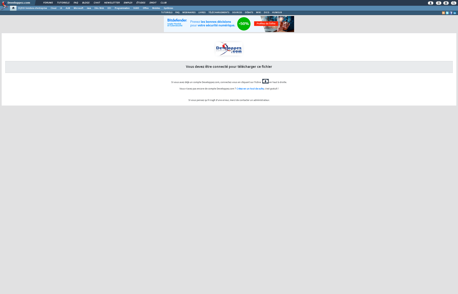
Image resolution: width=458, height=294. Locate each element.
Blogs (86, 2)
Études (140, 2)
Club (163, 2)
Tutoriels (63, 2)
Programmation (122, 8)
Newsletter (112, 2)
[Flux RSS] (443, 12)
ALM (68, 8)
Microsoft (78, 8)
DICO (266, 12)
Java (89, 8)
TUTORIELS (166, 12)
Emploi (127, 2)
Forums (48, 2)
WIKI (258, 12)
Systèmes (168, 8)
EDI (109, 8)
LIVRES (202, 12)
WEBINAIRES (189, 12)
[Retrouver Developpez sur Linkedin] (454, 12)
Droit (153, 2)
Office (146, 8)
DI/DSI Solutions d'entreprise (32, 8)
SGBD (136, 8)
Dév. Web (99, 8)
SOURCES (237, 12)
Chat (96, 2)
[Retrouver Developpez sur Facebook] (451, 12)
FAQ (75, 2)
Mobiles (156, 8)
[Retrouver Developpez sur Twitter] (447, 12)
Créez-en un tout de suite (250, 88)
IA (61, 8)
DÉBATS (249, 12)
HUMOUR (277, 12)
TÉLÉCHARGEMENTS (218, 12)
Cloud (53, 8)
